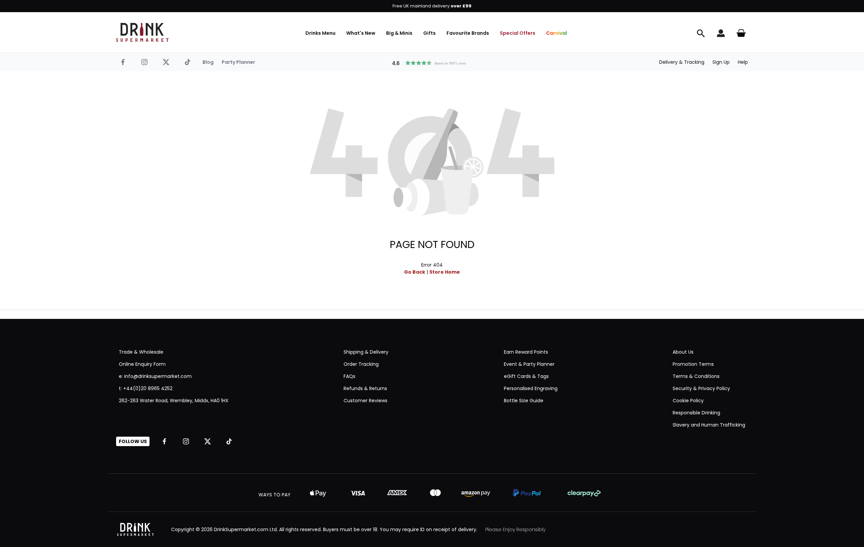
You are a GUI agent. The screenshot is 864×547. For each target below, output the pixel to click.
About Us (683, 352)
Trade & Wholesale (141, 352)
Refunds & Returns (365, 388)
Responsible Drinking (696, 412)
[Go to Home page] (142, 32)
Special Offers (517, 33)
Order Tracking (361, 364)
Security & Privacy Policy (701, 388)
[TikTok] (187, 62)
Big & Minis (399, 33)
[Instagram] (144, 62)
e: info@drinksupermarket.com (155, 376)
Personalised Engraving (531, 388)
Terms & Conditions (696, 376)
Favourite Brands (468, 33)
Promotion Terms (693, 364)
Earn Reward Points (526, 352)
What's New (360, 33)
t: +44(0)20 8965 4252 (145, 388)
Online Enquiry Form (142, 364)
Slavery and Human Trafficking (709, 424)
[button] (432, 62)
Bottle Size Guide (523, 400)
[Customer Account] (721, 33)
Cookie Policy (688, 400)
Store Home (444, 272)
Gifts (429, 33)
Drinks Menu (320, 33)
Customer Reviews (365, 400)
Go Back (414, 272)
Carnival (556, 33)
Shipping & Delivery (366, 352)
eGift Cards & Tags (526, 376)
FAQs (349, 376)
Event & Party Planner (529, 364)
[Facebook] (123, 62)
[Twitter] (166, 62)
